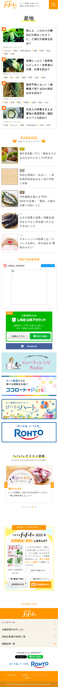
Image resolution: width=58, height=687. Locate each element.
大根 (12, 53)
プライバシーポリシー (41, 675)
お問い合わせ (12, 675)
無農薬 (26, 102)
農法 (15, 50)
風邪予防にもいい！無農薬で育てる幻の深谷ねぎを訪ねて (39, 89)
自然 (37, 77)
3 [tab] (29, 507)
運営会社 (28, 678)
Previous (5, 485)
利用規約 (25, 675)
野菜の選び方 (26, 50)
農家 (6, 53)
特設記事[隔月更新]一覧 (14, 636)
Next (52, 485)
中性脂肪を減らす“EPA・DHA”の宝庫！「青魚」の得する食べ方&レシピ (38, 201)
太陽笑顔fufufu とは (13, 629)
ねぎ (47, 102)
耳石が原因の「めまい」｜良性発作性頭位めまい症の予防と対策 (37, 179)
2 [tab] (26, 507)
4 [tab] (32, 507)
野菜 (42, 50)
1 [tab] (23, 507)
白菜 (17, 77)
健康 (35, 50)
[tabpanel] (29, 484)
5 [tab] (35, 507)
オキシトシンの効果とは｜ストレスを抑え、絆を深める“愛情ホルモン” (37, 243)
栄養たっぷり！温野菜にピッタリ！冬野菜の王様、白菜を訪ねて (39, 65)
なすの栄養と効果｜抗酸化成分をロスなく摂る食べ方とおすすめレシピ (37, 222)
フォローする (48, 265)
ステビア (7, 50)
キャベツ (14, 125)
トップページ (8, 622)
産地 (48, 50)
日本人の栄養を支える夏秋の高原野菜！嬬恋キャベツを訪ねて (39, 113)
